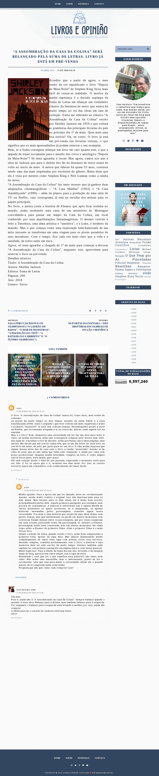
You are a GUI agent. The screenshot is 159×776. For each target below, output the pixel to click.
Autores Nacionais (137, 239)
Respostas (23, 480)
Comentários (19, 311)
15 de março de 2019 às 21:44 (38, 490)
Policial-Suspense (127, 262)
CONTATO (99, 4)
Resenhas (123, 266)
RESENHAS (83, 4)
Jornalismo (144, 245)
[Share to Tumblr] (106, 311)
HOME (58, 4)
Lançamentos (121, 249)
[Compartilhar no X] (90, 311)
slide (147, 273)
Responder (16, 470)
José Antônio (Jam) (26, 590)
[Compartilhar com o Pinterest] (101, 311)
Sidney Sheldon (126, 273)
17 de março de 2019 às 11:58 (30, 593)
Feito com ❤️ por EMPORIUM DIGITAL (97, 773)
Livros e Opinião (70, 773)
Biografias (135, 242)
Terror (139, 276)
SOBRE (69, 4)
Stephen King (124, 276)
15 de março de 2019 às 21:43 (30, 411)
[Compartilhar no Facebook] (95, 311)
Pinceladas (141, 259)
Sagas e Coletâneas (138, 269)
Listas (135, 249)
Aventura (121, 242)
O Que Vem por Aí (66, 70)
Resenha (147, 263)
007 (117, 239)
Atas (19, 408)
